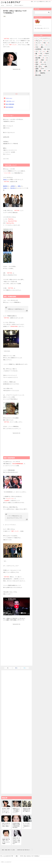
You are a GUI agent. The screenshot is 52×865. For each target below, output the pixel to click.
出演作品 (38, 49)
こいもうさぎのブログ (10, 2)
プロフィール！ (9, 98)
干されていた (46, 55)
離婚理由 (42, 73)
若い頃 (38, 71)
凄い (42, 47)
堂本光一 (5, 179)
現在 (37, 64)
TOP (7, 855)
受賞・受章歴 (47, 49)
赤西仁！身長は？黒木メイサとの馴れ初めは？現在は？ (9, 849)
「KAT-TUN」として (10, 101)
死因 (37, 62)
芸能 (4, 16)
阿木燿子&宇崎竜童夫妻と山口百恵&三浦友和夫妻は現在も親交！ (16, 825)
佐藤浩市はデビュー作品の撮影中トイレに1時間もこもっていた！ (16, 810)
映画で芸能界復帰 (9, 107)
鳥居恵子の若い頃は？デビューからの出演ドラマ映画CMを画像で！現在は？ (16, 841)
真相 (37, 68)
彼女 (47, 57)
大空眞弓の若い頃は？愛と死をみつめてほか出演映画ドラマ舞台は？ (24, 849)
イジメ (37, 38)
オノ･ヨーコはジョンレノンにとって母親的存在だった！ (26, 825)
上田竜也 (12, 186)
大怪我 (37, 51)
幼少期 (38, 58)
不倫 (44, 42)
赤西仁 (19, 186)
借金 (48, 42)
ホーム (2, 5)
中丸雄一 (5, 188)
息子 (37, 60)
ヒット (46, 40)
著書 (45, 70)
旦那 (42, 60)
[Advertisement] (16, 27)
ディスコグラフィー (45, 38)
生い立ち (39, 66)
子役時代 (47, 53)
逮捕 (49, 70)
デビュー (39, 40)
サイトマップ (9, 5)
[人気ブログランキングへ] (38, 22)
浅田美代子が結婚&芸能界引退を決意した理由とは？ (26, 810)
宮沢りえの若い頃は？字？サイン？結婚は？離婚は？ (6, 825)
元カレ (42, 44)
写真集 (37, 47)
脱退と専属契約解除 (10, 104)
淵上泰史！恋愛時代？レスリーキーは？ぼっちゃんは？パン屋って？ (6, 810)
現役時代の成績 (43, 64)
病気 (46, 66)
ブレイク (38, 42)
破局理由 (42, 68)
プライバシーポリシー (18, 5)
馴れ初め (38, 75)
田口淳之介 (13, 188)
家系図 (40, 55)
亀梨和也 (5, 186)
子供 (41, 53)
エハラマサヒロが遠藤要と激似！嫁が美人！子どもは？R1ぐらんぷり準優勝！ (6, 841)
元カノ (37, 44)
